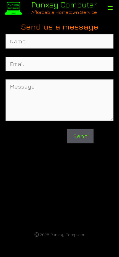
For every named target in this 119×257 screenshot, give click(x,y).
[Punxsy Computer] (13, 8)
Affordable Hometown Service (64, 12)
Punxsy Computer (64, 4)
